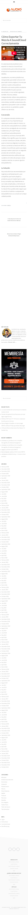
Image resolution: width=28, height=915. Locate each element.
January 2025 (4, 480)
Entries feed (4, 822)
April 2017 (3, 692)
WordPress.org (5, 826)
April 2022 (3, 555)
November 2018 (5, 649)
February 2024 (5, 505)
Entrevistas (4, 782)
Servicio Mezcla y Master (14, 862)
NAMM (3, 793)
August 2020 (4, 601)
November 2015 (5, 730)
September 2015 (5, 735)
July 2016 (3, 712)
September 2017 (5, 680)
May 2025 (3, 478)
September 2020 (5, 598)
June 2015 (4, 742)
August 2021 (4, 573)
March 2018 (4, 667)
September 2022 (5, 544)
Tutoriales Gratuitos (14, 868)
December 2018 (5, 646)
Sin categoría (4, 802)
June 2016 (4, 715)
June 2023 (4, 523)
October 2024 (5, 487)
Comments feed (5, 824)
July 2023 (3, 521)
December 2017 (5, 674)
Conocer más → (12, 342)
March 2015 (4, 749)
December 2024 (5, 482)
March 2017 (4, 694)
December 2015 (5, 728)
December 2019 (5, 619)
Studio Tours (4, 805)
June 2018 (4, 660)
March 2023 (4, 530)
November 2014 (5, 758)
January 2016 (4, 726)
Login (14, 870)
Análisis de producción (7, 779)
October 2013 (5, 767)
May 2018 (3, 662)
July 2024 (3, 494)
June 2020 (4, 605)
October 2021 (5, 569)
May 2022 (3, 553)
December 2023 (5, 510)
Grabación (4, 784)
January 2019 (4, 644)
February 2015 (5, 751)
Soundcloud (4, 77)
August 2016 (4, 710)
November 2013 (5, 765)
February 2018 (5, 669)
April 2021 (3, 583)
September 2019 (5, 626)
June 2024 (4, 496)
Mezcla (8, 205)
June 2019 (4, 633)
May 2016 (3, 717)
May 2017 (3, 690)
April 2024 (3, 501)
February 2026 (5, 467)
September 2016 (5, 708)
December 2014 (5, 755)
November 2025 (5, 471)
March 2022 (4, 558)
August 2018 (4, 655)
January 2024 (4, 507)
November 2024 (5, 485)
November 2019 (5, 621)
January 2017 (4, 699)
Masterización (5, 786)
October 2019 (5, 624)
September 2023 (5, 517)
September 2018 (5, 653)
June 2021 (4, 578)
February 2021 (5, 587)
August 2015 (4, 737)
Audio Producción (14, 11)
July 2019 (3, 630)
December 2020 (5, 592)
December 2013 (5, 762)
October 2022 (5, 542)
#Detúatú (3, 777)
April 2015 (3, 746)
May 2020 (3, 608)
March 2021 (4, 585)
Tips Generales (5, 809)
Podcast (3, 795)
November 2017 (5, 676)
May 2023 (3, 526)
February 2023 (5, 532)
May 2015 (3, 744)
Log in (3, 819)
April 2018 (3, 665)
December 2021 (5, 564)
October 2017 (5, 678)
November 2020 (5, 594)
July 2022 (3, 548)
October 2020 (5, 596)
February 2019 (5, 642)
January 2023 (4, 535)
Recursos (3, 798)
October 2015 (5, 733)
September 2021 (5, 571)
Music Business (5, 791)
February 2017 (5, 696)
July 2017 (3, 685)
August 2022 (4, 546)
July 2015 (3, 740)
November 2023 (5, 512)
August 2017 (4, 683)
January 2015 (4, 753)
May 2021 (3, 580)
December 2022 (5, 537)
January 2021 (4, 589)
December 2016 (5, 701)
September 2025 (5, 476)
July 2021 (3, 576)
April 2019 (3, 637)
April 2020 (3, 610)
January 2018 (4, 671)
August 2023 (4, 519)
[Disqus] (14, 261)
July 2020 (3, 603)
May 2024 (3, 498)
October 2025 (5, 473)
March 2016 (4, 721)
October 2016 (5, 705)
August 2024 (4, 492)
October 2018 (5, 651)
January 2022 (4, 562)
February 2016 (5, 724)
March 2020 (4, 612)
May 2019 (3, 635)
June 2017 (4, 687)
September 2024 (5, 489)
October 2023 (5, 514)
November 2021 (5, 567)
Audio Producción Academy (13, 866)
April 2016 (3, 719)
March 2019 (4, 639)
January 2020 (4, 617)
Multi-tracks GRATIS (12, 449)
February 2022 (5, 560)
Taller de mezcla (5, 807)
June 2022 (4, 551)
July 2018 (3, 658)
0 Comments (19, 31)
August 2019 (4, 628)
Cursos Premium (14, 864)
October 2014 (5, 760)
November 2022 (5, 539)
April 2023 (3, 528)
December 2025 (5, 469)
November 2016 (5, 703)
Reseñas (3, 800)
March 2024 (4, 503)
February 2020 (5, 614)
